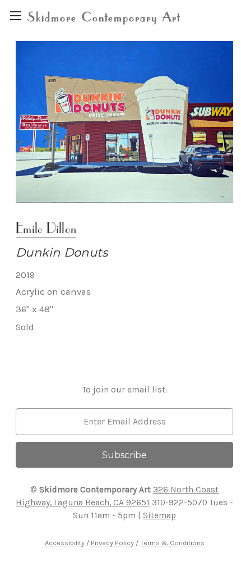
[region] (15, 15)
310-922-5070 (179, 502)
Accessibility (65, 542)
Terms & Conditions (172, 542)
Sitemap (159, 515)
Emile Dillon (46, 227)
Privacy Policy (112, 542)
